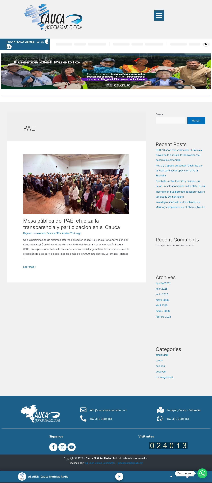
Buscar (160, 114)
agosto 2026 (163, 283)
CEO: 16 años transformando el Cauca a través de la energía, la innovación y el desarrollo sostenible (179, 154)
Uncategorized (164, 377)
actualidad (162, 354)
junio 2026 (162, 294)
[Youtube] (71, 447)
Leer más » (29, 266)
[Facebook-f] (53, 447)
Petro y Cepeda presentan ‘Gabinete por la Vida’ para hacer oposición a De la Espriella (179, 170)
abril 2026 (161, 305)
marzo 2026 (163, 311)
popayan (161, 371)
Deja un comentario (34, 233)
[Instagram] (62, 447)
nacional (160, 366)
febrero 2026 (163, 316)
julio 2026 (161, 288)
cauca (51, 233)
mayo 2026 (162, 299)
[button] (159, 15)
